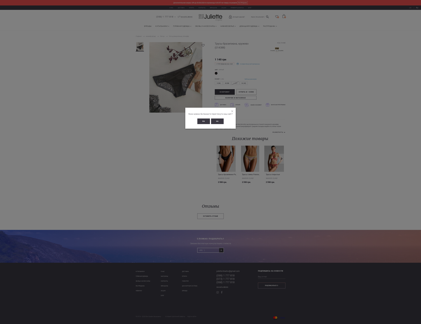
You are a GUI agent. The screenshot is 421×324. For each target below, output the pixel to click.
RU (203, 121)
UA (217, 121)
